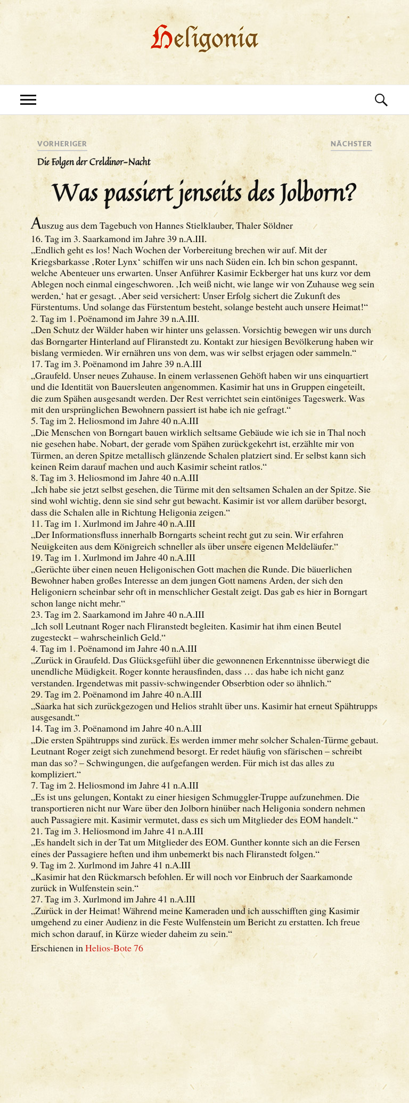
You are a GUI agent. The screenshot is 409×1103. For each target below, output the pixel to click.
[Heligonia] (204, 52)
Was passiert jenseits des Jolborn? (204, 191)
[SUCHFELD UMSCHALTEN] (381, 99)
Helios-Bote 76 (114, 947)
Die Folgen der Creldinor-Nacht (94, 162)
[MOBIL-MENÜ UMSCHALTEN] (28, 99)
